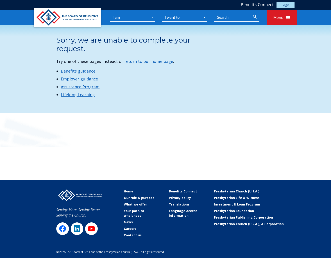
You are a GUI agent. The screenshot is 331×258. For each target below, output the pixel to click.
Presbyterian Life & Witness (237, 198)
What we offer (135, 204)
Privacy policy (180, 198)
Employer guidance (79, 79)
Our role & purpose (139, 198)
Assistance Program (80, 86)
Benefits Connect (183, 191)
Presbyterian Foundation (234, 211)
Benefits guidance (78, 71)
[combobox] (232, 17)
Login (285, 5)
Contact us (133, 235)
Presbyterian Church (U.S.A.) (236, 191)
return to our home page (148, 61)
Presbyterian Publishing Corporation (243, 217)
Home (128, 191)
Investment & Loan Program (237, 204)
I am (116, 17)
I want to (172, 17)
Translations (179, 204)
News (128, 222)
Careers (130, 228)
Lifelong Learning (78, 94)
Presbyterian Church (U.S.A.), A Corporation (249, 224)
